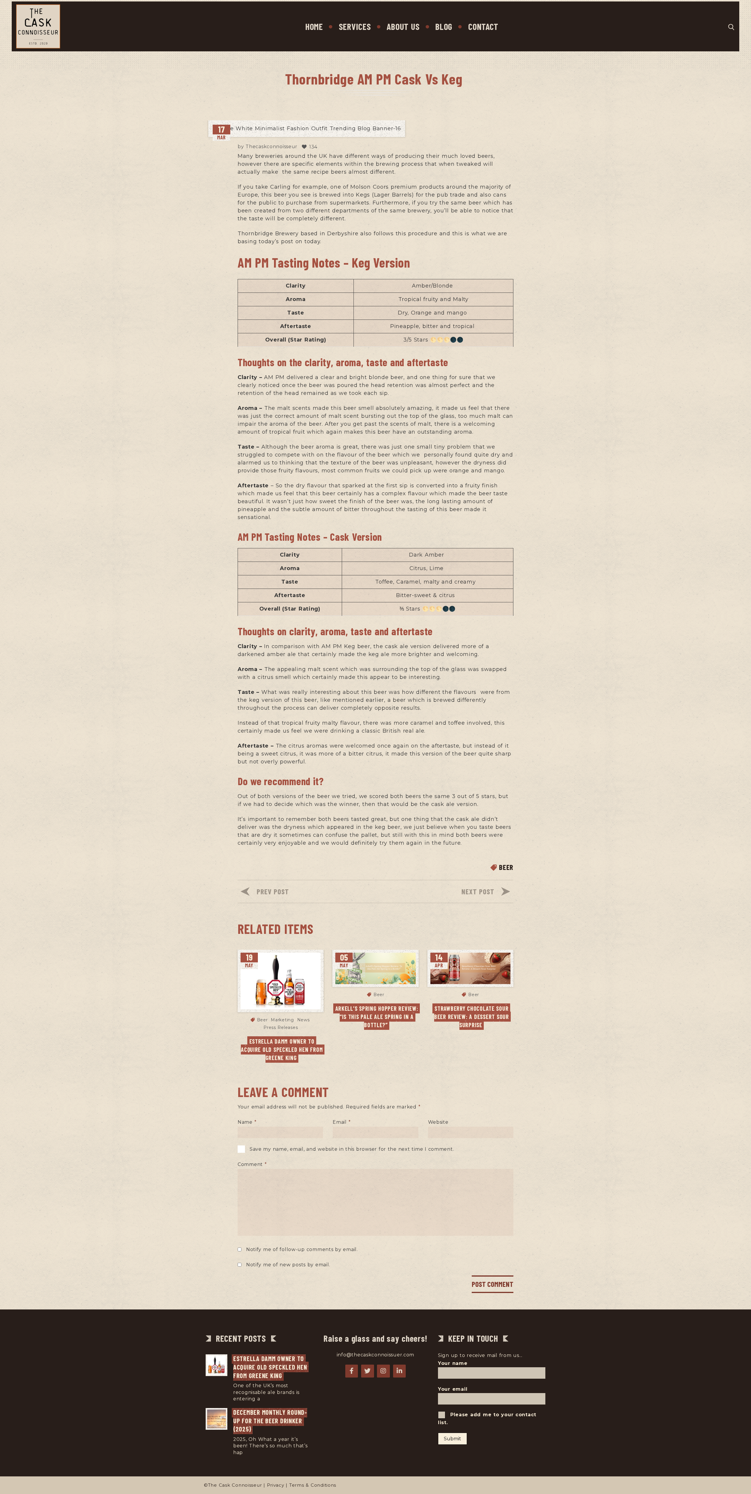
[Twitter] (367, 1371)
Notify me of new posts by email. (288, 1264)
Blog (443, 26)
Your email (452, 1389)
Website (438, 1122)
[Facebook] (351, 1371)
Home (314, 26)
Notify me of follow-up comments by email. (302, 1249)
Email (342, 1122)
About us (403, 26)
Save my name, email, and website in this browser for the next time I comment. (352, 1149)
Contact (483, 26)
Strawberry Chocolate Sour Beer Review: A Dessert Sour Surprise (472, 1016)
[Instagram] (383, 1371)
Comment (252, 1164)
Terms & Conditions (312, 1485)
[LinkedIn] (399, 1371)
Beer (506, 867)
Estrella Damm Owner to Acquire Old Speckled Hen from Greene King (282, 1049)
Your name (453, 1363)
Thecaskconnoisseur (271, 146)
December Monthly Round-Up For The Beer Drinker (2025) (270, 1420)
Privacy (275, 1485)
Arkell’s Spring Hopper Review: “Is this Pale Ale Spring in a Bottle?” (377, 1016)
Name (247, 1122)
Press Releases (280, 1027)
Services (355, 26)
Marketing (282, 1020)
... (263, 1399)
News (303, 1020)
